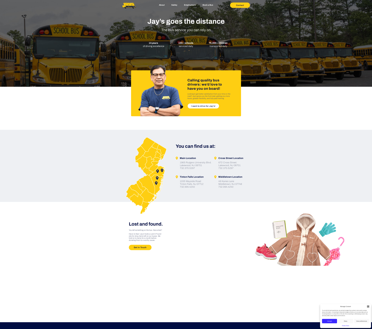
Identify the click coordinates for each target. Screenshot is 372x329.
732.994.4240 (187, 187)
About (162, 5)
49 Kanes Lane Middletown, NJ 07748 (230, 182)
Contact (240, 5)
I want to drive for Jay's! (203, 106)
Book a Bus (208, 5)
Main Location (188, 158)
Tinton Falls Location (192, 177)
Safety (174, 5)
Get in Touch (140, 247)
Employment (190, 5)
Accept (329, 321)
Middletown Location (230, 177)
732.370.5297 (187, 168)
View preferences (361, 321)
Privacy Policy (345, 325)
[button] (368, 306)
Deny (345, 321)
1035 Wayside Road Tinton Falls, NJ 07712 (191, 182)
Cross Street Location (230, 158)
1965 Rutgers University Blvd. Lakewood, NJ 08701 (195, 164)
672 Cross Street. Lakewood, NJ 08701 (229, 164)
